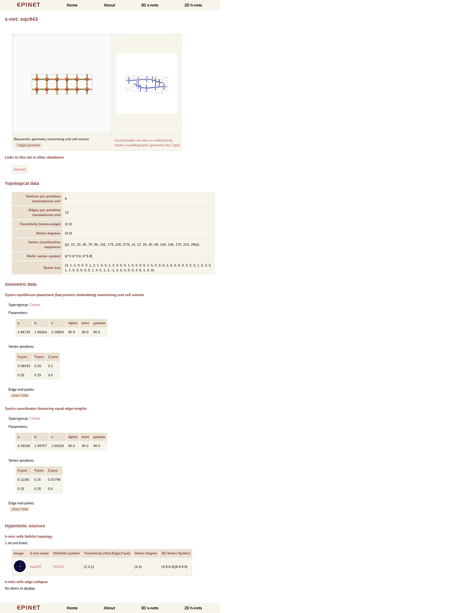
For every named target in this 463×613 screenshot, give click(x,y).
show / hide (20, 395)
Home (72, 5)
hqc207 (35, 567)
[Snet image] (146, 112)
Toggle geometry (28, 145)
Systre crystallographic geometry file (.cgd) (147, 145)
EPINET (29, 4)
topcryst (20, 169)
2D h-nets (193, 5)
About (109, 5)
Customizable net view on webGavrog (143, 140)
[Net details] (20, 571)
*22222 (58, 567)
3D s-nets (149, 5)
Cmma (34, 305)
